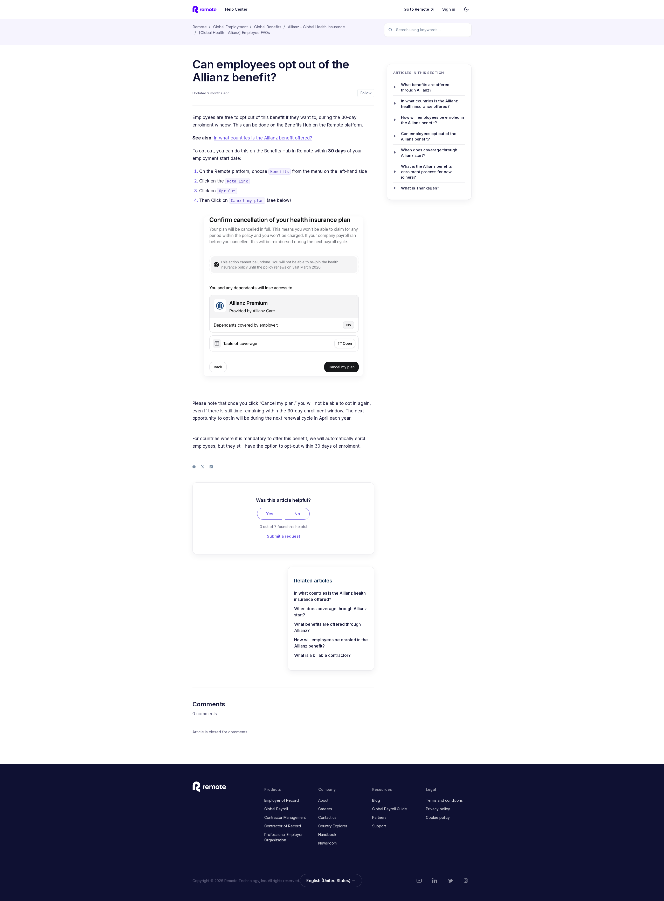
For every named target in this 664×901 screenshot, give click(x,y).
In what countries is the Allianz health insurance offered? (330, 596)
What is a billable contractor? (322, 655)
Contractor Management (285, 817)
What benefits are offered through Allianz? (327, 627)
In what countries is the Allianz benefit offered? (263, 137)
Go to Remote (416, 9)
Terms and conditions (444, 800)
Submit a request (283, 536)
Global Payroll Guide (389, 809)
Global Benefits (267, 26)
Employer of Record (281, 800)
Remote (199, 26)
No (297, 513)
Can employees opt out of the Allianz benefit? (428, 136)
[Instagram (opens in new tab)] (466, 880)
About (323, 800)
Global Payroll (276, 809)
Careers (325, 809)
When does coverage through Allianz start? (330, 611)
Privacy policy (438, 809)
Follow (366, 93)
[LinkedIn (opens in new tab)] (434, 880)
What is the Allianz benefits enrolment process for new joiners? (426, 171)
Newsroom (327, 843)
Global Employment (230, 26)
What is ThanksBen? (420, 187)
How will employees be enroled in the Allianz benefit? (331, 643)
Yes (269, 513)
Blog (376, 800)
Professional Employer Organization (283, 837)
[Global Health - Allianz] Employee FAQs (234, 32)
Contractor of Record (282, 826)
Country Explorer (332, 826)
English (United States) (328, 880)
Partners (379, 817)
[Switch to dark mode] (466, 9)
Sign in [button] (448, 9)
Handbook (327, 834)
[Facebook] (194, 466)
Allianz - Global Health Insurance (316, 26)
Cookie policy (438, 817)
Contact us (327, 817)
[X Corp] (202, 466)
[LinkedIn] (211, 466)
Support (379, 826)
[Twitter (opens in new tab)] (450, 880)
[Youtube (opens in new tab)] (419, 880)
